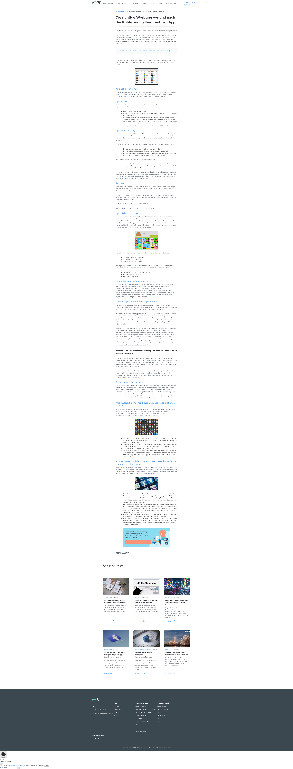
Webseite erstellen (163, 709)
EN (95, 738)
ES (205, 3)
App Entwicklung (141, 706)
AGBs (150, 747)
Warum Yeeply (134, 3)
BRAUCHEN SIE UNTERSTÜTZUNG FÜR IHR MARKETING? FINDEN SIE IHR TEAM (143, 51)
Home (117, 11)
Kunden (153, 3)
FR (98, 738)
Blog (160, 3)
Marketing (122, 11)
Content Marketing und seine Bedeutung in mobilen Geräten (115, 601)
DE (101, 738)
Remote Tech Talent (142, 728)
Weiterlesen (108, 621)
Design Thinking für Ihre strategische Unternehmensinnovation (144, 655)
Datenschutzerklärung (159, 747)
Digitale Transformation (143, 722)
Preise (159, 722)
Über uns (116, 706)
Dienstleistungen (121, 3)
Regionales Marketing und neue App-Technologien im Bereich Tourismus (176, 602)
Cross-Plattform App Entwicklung (146, 709)
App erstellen (161, 706)
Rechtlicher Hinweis (142, 747)
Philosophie (117, 709)
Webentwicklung (141, 715)
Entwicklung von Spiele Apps (144, 712)
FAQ (158, 712)
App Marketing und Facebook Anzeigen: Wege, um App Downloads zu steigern (114, 655)
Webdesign (139, 718)
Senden (46, 765)
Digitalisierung (139, 649)
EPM (137, 725)
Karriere (116, 712)
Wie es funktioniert (108, 3)
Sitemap (116, 715)
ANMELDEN (177, 3)
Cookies (168, 747)
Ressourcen (169, 3)
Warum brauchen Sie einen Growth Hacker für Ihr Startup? (176, 654)
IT (104, 738)
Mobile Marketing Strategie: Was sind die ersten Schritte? (146, 601)
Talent (144, 3)
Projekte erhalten (141, 731)
